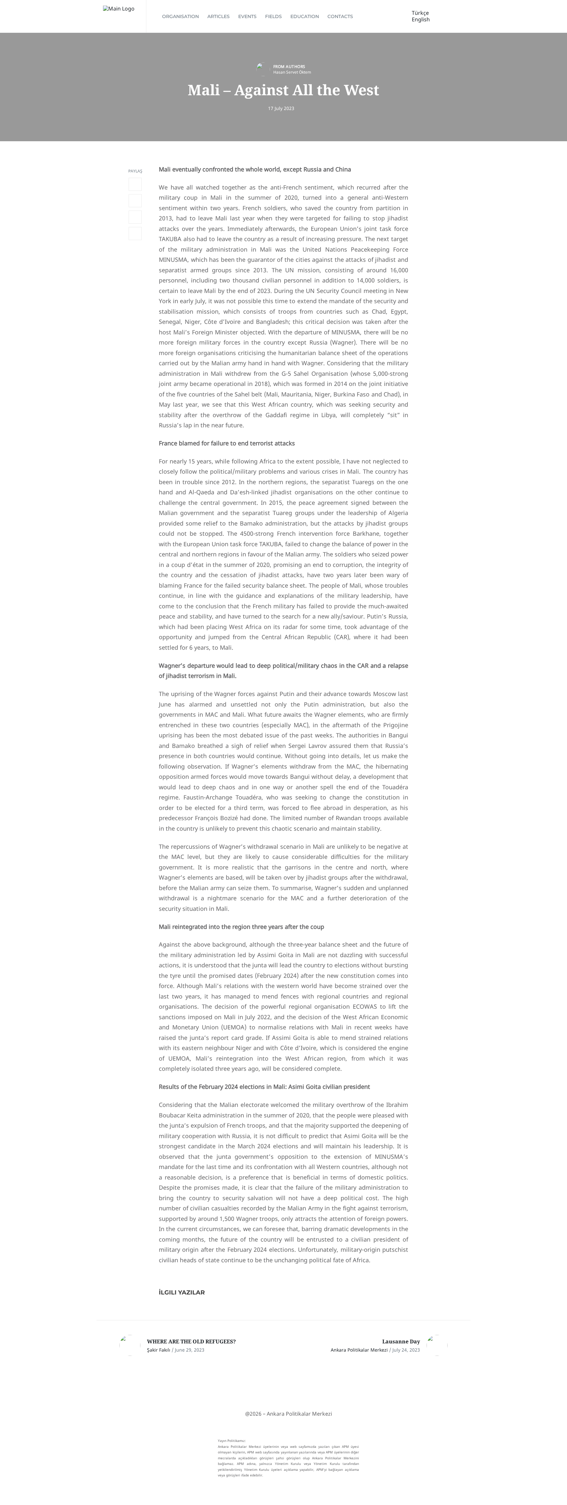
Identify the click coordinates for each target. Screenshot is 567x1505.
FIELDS (273, 16)
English (421, 19)
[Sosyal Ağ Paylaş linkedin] (135, 217)
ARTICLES (218, 16)
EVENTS (247, 16)
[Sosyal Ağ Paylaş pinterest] (135, 233)
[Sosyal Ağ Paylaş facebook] (135, 184)
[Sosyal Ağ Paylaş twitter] (135, 200)
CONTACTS (340, 16)
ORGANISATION (180, 16)
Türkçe (420, 12)
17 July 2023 (281, 108)
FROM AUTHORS (289, 66)
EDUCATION (304, 16)
